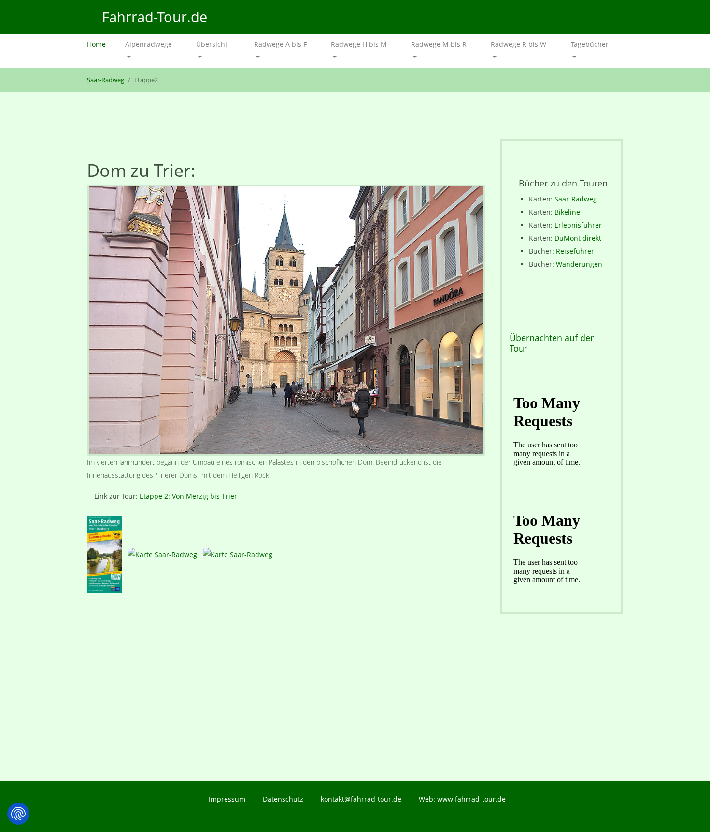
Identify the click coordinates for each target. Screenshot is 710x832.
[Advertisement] (286, 689)
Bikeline (567, 212)
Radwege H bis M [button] (359, 44)
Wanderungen (579, 264)
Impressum (227, 798)
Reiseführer (575, 251)
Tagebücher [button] (590, 44)
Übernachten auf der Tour (552, 343)
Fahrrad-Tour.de (152, 16)
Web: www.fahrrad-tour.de (462, 798)
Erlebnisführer (578, 225)
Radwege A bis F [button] (280, 44)
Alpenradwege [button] (148, 44)
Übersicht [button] (211, 44)
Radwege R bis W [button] (518, 44)
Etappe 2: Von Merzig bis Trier (188, 496)
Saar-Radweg (105, 80)
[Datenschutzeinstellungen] (18, 814)
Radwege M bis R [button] (439, 44)
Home (101, 44)
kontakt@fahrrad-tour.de (361, 798)
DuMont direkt (577, 238)
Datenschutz (283, 798)
